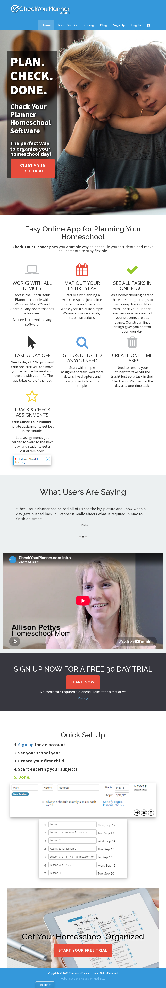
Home (48, 25)
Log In (136, 25)
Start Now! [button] (83, 682)
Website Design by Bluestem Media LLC (83, 978)
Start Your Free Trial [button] (83, 950)
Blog (103, 25)
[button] (33, 168)
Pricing (88, 25)
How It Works (67, 25)
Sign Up (119, 25)
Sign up (26, 745)
